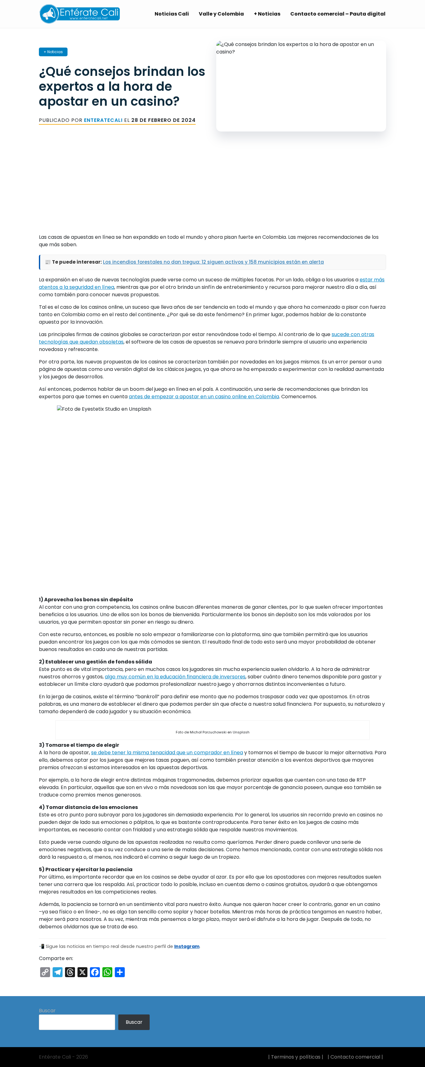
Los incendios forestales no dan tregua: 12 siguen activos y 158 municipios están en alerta (213, 262)
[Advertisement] (212, 189)
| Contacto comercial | (355, 1056)
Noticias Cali (172, 13)
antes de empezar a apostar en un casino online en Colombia (204, 396)
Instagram (186, 946)
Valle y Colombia (221, 13)
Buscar (47, 1010)
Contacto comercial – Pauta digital (337, 13)
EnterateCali (103, 120)
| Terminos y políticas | (295, 1056)
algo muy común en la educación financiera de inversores (175, 676)
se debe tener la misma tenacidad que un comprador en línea (167, 752)
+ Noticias (267, 13)
